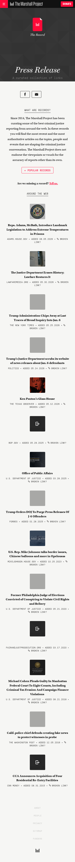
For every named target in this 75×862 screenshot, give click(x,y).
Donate (67, 4)
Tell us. (53, 183)
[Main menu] (4, 4)
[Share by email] (36, 94)
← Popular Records (37, 170)
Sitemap (37, 830)
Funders (37, 838)
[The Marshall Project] (25, 4)
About (37, 807)
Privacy (37, 823)
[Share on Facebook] (25, 94)
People (38, 815)
